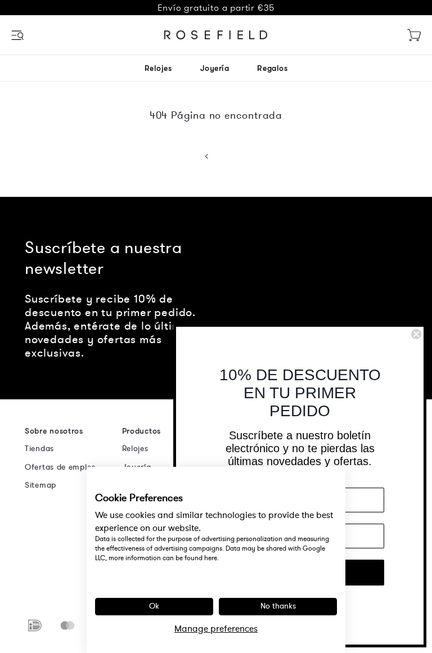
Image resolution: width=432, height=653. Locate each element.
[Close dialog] (416, 334)
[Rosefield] (216, 35)
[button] (18, 35)
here (210, 557)
